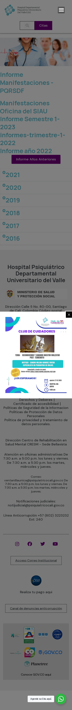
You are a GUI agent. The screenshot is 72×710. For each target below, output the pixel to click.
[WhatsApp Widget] (60, 699)
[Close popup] (69, 315)
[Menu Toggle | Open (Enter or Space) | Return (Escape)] (61, 10)
